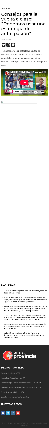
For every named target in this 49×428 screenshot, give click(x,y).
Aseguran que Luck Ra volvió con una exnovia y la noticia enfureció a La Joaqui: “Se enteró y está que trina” (25, 326)
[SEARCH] (47, 2)
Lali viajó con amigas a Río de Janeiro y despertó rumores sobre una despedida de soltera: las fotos (24, 335)
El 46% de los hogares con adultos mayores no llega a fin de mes (25, 292)
